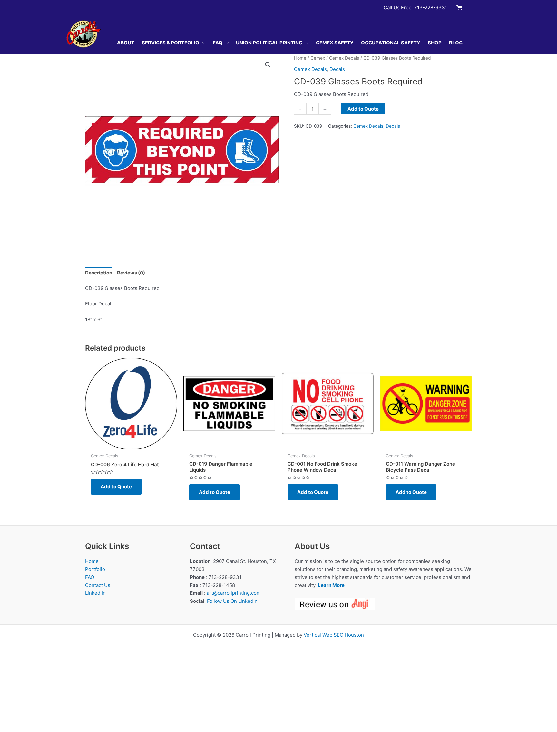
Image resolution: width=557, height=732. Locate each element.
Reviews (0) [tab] (131, 273)
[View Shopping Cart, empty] (459, 7)
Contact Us (97, 585)
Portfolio (95, 569)
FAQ (89, 577)
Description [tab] (98, 273)
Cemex (317, 58)
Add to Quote (363, 109)
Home (300, 58)
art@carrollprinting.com (234, 593)
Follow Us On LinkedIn (232, 601)
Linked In (95, 593)
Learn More (331, 585)
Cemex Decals (344, 58)
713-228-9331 (430, 8)
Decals (337, 69)
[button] (202, 43)
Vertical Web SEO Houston (334, 635)
